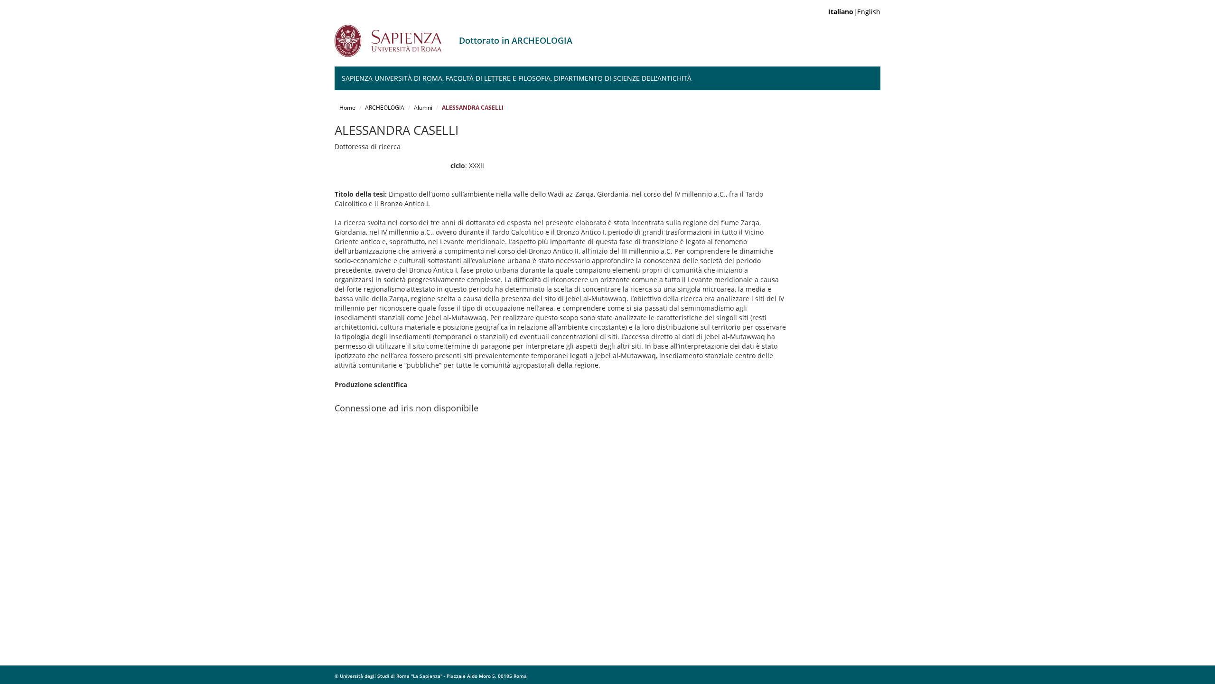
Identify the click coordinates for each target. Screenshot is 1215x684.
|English (854, 11)
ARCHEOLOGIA (384, 108)
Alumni (423, 108)
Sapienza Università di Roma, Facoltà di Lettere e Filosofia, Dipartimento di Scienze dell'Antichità (517, 78)
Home (347, 108)
